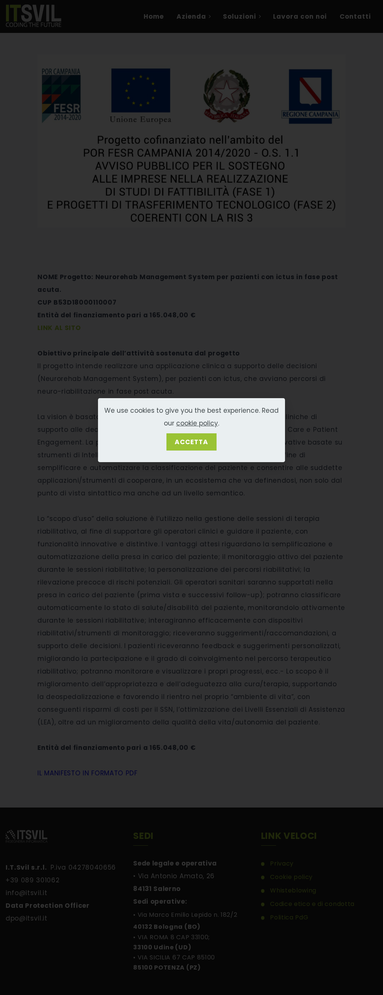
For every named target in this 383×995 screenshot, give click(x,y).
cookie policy (197, 423)
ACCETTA (191, 441)
